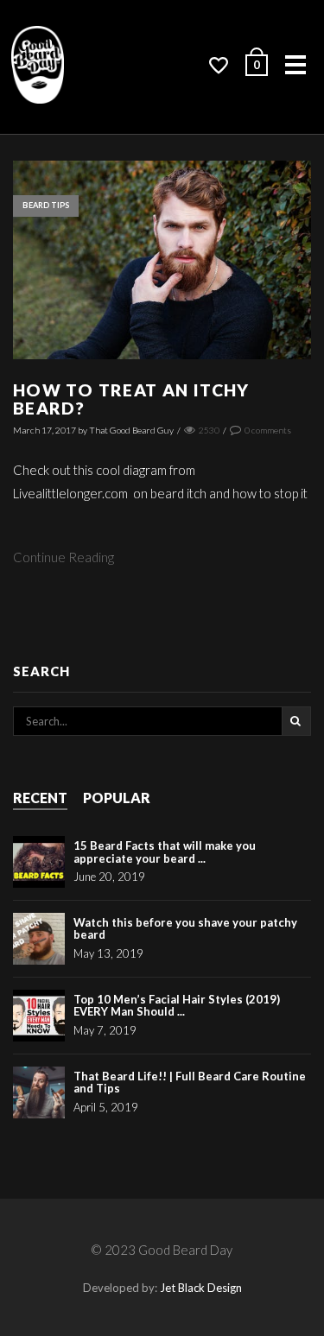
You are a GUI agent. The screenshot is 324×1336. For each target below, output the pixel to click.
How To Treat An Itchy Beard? (131, 399)
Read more (162, 276)
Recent (40, 797)
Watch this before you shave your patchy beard (185, 928)
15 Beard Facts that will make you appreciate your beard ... (164, 851)
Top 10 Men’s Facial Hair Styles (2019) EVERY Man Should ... (176, 1005)
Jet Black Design (201, 1288)
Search (296, 721)
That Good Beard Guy (131, 430)
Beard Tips (45, 205)
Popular (116, 797)
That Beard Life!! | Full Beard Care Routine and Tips (189, 1082)
